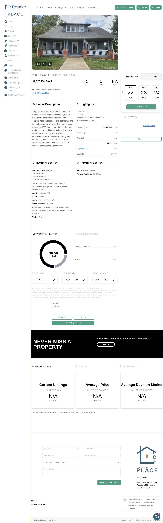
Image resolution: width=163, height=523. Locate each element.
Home (10, 21)
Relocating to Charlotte (14, 88)
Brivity (44, 520)
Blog (10, 60)
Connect (11, 65)
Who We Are (13, 55)
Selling (11, 36)
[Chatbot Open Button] (156, 516)
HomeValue (13, 78)
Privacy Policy (127, 520)
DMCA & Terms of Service (143, 520)
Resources (12, 46)
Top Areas (12, 41)
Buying (11, 31)
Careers (11, 51)
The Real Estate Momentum (15, 71)
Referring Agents (15, 83)
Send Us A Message (109, 482)
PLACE (33, 501)
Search (11, 26)
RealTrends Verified (16, 95)
